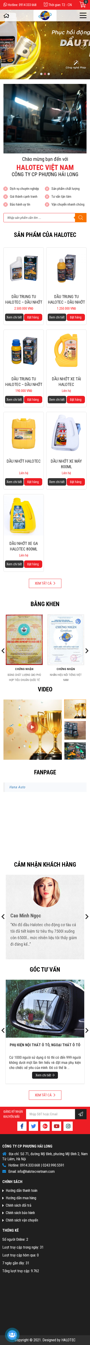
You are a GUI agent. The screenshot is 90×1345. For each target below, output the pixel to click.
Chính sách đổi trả (18, 1205)
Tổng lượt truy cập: (16, 1271)
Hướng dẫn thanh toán (21, 1190)
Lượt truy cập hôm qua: (19, 1255)
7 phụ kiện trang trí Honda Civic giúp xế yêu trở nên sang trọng (45, 1048)
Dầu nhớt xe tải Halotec (66, 381)
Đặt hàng (33, 317)
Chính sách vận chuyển (22, 1220)
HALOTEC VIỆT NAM (45, 167)
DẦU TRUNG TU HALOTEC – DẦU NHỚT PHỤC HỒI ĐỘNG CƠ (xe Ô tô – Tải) (23, 299)
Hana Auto (17, 787)
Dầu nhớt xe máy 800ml (66, 464)
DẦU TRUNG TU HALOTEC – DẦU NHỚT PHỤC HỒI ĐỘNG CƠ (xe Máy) (23, 381)
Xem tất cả (43, 583)
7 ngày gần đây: (14, 1263)
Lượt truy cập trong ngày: (21, 1247)
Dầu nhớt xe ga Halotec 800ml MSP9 (23, 546)
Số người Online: (14, 1239)
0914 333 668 (27, 5)
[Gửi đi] (81, 1114)
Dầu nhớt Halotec (24, 461)
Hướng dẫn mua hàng (21, 1198)
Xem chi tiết (14, 317)
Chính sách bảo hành (20, 1213)
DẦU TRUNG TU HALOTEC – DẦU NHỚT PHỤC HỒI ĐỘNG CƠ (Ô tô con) (66, 299)
